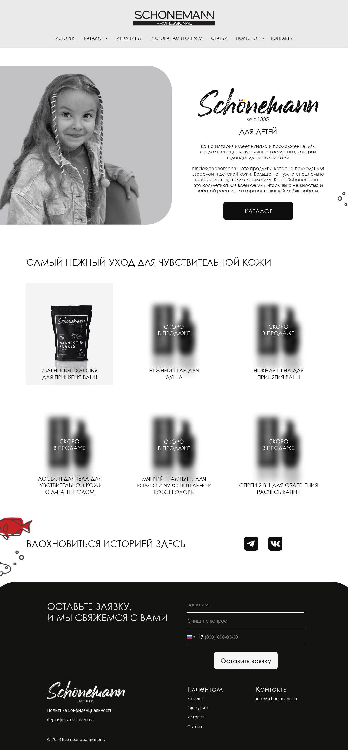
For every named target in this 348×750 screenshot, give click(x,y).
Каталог (195, 698)
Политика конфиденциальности (79, 710)
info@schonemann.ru (276, 698)
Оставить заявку (246, 661)
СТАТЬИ (219, 38)
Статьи (194, 726)
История (195, 717)
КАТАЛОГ (94, 38)
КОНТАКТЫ (282, 38)
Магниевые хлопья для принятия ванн (69, 373)
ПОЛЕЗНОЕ (248, 38)
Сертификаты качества (70, 719)
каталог (258, 211)
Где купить (198, 707)
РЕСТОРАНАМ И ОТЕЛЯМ (176, 38)
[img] (69, 334)
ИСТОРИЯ (65, 38)
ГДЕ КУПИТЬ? (128, 38)
